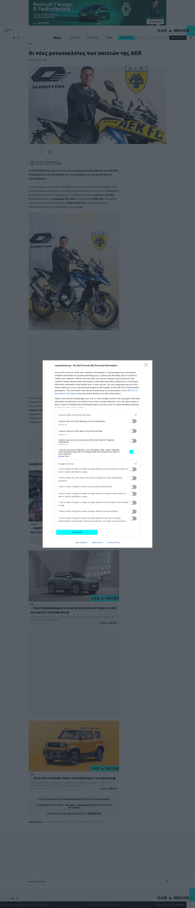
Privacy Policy (113, 542)
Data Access (97, 542)
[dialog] (97, 454)
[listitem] (97, 414)
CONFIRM (77, 532)
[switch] (133, 421)
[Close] (147, 365)
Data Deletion (81, 542)
